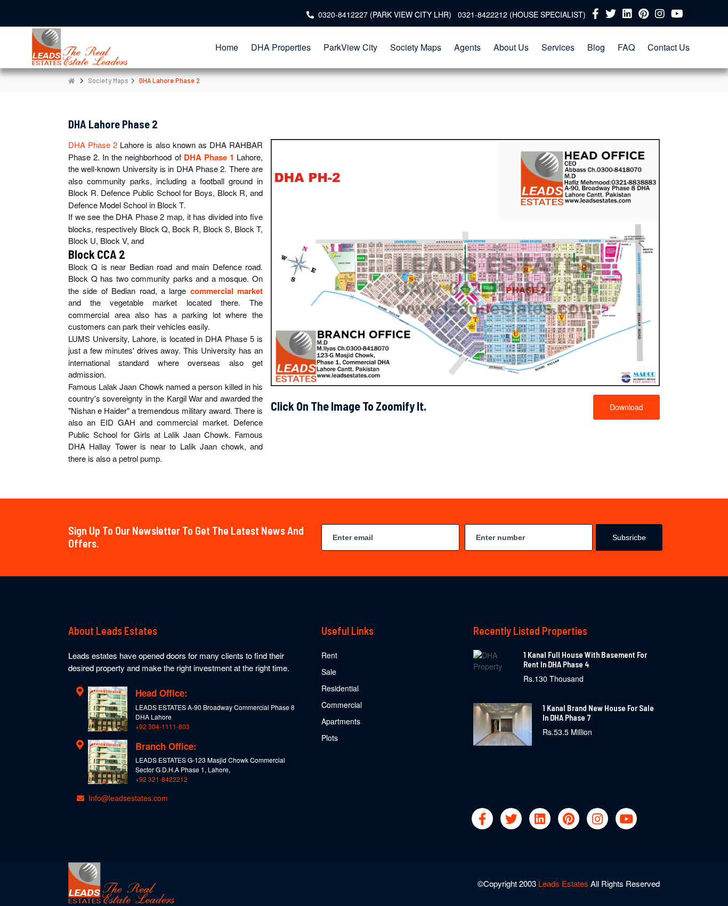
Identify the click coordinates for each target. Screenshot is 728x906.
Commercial (341, 704)
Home (226, 47)
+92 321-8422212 (161, 778)
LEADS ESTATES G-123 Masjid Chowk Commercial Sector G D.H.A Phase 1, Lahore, (210, 764)
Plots (329, 737)
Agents (467, 47)
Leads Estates (564, 883)
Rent (329, 655)
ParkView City (350, 47)
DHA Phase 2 (94, 144)
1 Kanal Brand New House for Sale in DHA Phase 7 (598, 712)
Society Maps (415, 47)
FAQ (626, 47)
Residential (340, 688)
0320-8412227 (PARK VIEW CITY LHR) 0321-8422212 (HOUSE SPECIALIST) (452, 14)
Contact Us (669, 47)
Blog (596, 47)
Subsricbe (629, 537)
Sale (328, 671)
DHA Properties (281, 47)
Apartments (340, 721)
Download (626, 407)
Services (558, 47)
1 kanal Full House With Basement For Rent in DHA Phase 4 (585, 659)
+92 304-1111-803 (162, 726)
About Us (511, 47)
